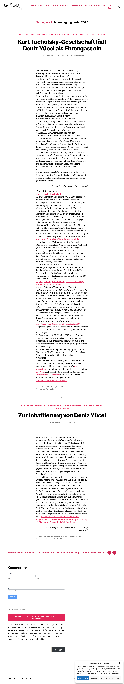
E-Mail (10, 582)
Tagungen (88, 5)
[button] (120, 663)
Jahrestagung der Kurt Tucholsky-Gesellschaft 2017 (59, 324)
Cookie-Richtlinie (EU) (93, 552)
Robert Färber (50, 56)
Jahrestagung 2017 (27, 35)
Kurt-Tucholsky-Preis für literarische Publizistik (57, 239)
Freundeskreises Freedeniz (48, 375)
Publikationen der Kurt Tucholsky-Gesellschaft (83, 405)
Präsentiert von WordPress (71, 679)
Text (9, 588)
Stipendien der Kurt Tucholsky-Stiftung (59, 552)
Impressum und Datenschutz (22, 552)
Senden (12, 597)
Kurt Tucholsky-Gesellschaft (56, 5)
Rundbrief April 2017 (62, 408)
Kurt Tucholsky (36, 5)
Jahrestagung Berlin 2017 (55, 387)
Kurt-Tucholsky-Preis (101, 5)
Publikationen (75, 5)
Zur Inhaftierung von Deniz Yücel (62, 415)
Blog (109, 8)
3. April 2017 (64, 56)
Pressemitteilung (87, 35)
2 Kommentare (79, 56)
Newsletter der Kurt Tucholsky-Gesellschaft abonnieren (36, 617)
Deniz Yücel (42, 387)
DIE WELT (40, 372)
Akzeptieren (83, 678)
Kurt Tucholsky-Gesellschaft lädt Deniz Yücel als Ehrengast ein (62, 45)
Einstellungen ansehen (110, 678)
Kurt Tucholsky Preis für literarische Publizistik (57, 35)
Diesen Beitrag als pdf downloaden (51, 380)
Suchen (10, 646)
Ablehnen (94, 678)
